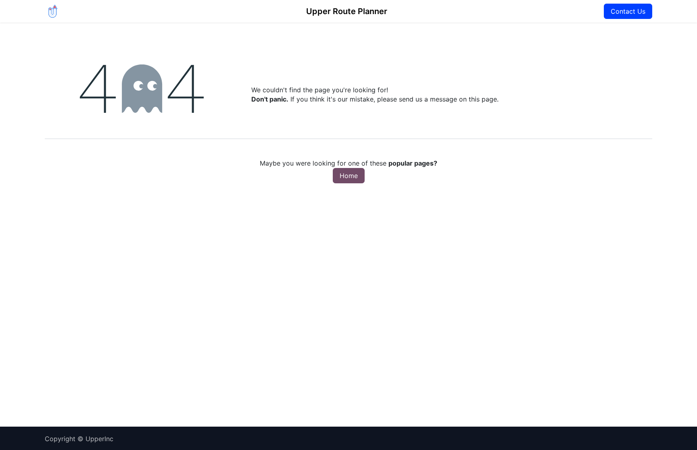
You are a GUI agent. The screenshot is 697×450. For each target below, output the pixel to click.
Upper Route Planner (346, 11)
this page (483, 99)
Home (349, 176)
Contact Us (628, 11)
